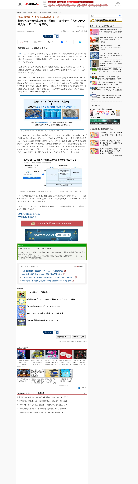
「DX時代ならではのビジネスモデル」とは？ (44, 306)
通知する (40, 42)
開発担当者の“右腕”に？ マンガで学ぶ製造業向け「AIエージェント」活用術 (43, 397)
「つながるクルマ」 (96, 118)
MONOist (19, 12)
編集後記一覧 (118, 155)
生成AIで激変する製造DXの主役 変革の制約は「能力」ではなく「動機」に (111, 151)
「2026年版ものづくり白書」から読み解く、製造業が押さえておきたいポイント (44, 405)
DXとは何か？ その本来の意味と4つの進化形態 (45, 313)
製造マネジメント (27, 12)
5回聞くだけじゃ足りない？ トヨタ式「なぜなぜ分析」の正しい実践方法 (42, 409)
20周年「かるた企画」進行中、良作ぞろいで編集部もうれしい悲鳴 (111, 143)
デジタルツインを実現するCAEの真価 (101, 109)
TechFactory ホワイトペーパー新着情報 (30, 393)
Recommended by (73, 387)
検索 (120, 15)
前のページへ (48, 36)
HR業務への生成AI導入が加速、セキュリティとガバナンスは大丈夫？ (41, 412)
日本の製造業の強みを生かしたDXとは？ (42, 320)
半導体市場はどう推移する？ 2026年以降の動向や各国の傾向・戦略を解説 (43, 401)
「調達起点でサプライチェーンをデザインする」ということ (111, 135)
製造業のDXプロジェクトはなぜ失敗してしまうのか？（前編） (51, 299)
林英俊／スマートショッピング (70, 31)
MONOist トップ (78, 337)
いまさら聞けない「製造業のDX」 (40, 292)
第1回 (21, 54)
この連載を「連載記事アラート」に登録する (53, 223)
